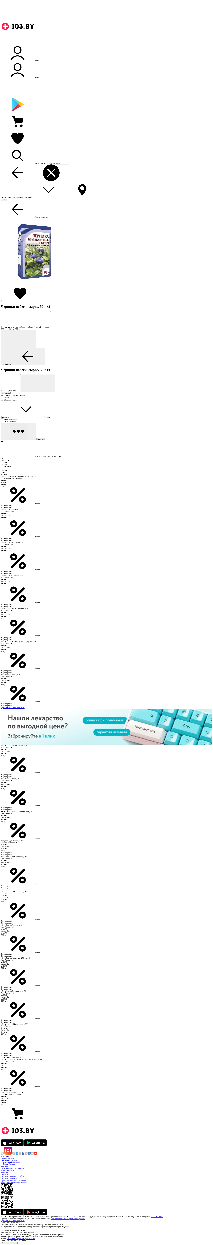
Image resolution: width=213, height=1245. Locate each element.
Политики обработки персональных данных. (68, 1219)
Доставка (4, 1166)
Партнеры (5, 1174)
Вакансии (4, 1172)
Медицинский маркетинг (10, 1162)
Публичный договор (9, 1164)
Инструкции (10, 42)
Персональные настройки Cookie (13, 1180)
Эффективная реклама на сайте (13, 708)
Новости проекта (7, 1158)
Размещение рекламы (9, 1160)
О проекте (5, 1156)
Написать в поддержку (9, 1178)
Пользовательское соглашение (12, 1168)
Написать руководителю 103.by (13, 1176)
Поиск (7, 38)
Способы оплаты (7, 1170)
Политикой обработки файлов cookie (21, 1239)
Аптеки (8, 40)
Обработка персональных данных (14, 1182)
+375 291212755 (157, 1217)
